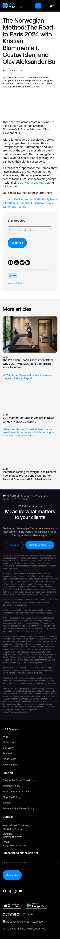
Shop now (15, 545)
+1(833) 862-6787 (12, 828)
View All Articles (16, 283)
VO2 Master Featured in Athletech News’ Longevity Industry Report (29, 419)
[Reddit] (22, 262)
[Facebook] (10, 262)
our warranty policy (44, 613)
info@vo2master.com (15, 845)
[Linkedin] (27, 262)
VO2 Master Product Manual (15, 626)
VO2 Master (17, 928)
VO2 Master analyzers (32, 182)
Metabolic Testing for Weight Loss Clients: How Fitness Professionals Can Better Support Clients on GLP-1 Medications (29, 475)
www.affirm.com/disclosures (15, 712)
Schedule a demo (38, 545)
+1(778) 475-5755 (12, 837)
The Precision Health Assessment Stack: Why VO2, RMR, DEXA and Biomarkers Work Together (28, 363)
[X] (16, 262)
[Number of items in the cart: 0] (46, 6)
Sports (12, 275)
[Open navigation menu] (38, 6)
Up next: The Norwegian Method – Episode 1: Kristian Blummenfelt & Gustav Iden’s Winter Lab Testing (30, 203)
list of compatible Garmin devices (32, 589)
